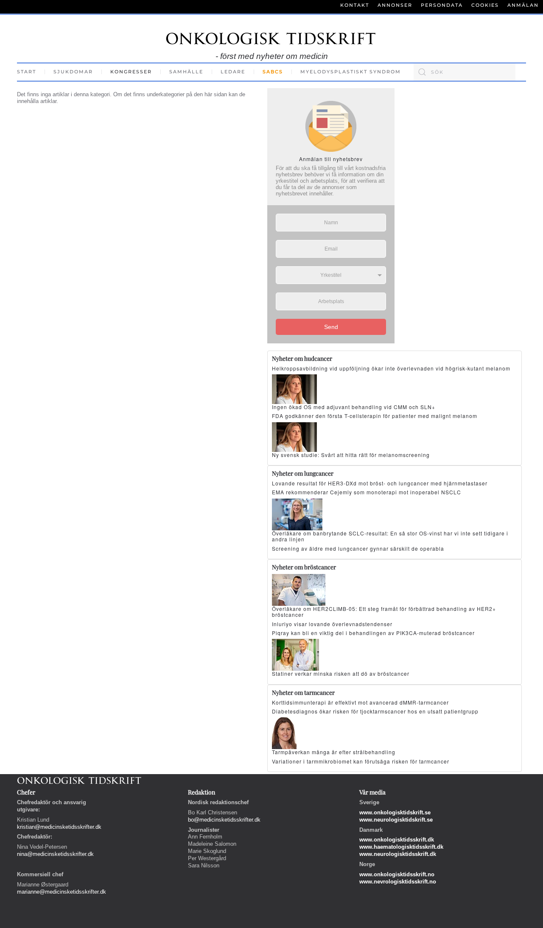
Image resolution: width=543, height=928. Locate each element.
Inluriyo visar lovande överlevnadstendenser (332, 623)
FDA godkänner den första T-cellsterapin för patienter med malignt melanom (374, 415)
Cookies (485, 5)
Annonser (395, 5)
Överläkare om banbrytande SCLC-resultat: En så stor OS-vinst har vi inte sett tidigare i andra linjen (390, 536)
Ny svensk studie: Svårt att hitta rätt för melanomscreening (351, 454)
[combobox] (464, 72)
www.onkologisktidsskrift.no (396, 874)
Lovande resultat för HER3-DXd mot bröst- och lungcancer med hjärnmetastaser (379, 483)
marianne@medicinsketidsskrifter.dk (61, 892)
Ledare (233, 72)
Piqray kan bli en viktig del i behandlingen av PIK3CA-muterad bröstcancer (373, 632)
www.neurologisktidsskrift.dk (397, 854)
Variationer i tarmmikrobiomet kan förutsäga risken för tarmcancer (360, 761)
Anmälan (523, 5)
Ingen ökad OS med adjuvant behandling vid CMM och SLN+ (353, 406)
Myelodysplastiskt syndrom (350, 72)
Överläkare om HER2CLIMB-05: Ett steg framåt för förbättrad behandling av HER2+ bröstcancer (384, 611)
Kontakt (354, 5)
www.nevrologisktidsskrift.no (397, 881)
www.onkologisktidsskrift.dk (396, 839)
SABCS (273, 72)
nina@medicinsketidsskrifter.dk (55, 854)
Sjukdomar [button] (73, 72)
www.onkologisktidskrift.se (395, 812)
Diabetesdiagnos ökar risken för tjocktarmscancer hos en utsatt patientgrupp (375, 711)
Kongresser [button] (131, 72)
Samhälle (186, 72)
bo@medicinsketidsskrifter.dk (224, 820)
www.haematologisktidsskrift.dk (401, 847)
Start (26, 72)
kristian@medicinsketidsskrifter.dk (59, 827)
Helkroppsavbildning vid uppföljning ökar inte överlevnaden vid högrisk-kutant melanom (391, 368)
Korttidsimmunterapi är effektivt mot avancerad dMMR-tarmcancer (360, 702)
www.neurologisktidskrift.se (396, 820)
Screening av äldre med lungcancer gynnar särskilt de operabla (358, 548)
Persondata (442, 5)
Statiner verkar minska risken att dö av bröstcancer (340, 673)
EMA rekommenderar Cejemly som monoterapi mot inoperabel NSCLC (366, 492)
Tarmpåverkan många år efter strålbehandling (333, 751)
